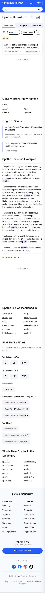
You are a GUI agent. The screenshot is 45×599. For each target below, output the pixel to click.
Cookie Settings (30, 523)
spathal (27, 329)
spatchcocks (7, 465)
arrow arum (7, 313)
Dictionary (6, 505)
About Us (27, 505)
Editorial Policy (29, 518)
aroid (26, 313)
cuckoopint (7, 317)
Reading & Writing (9, 531)
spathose (28, 480)
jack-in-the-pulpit (31, 325)
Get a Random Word (22, 551)
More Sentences (9, 257)
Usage (4, 527)
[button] (31, 2)
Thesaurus (6, 510)
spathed (27, 333)
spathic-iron (29, 476)
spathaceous (7, 469)
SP (14, 362)
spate (26, 465)
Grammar (6, 518)
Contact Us (28, 510)
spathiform (6, 480)
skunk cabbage (30, 321)
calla (4, 321)
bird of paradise (9, 333)
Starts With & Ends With (15, 402)
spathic (5, 476)
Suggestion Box (30, 531)
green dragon (8, 325)
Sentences (36, 25)
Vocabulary (6, 523)
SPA (24, 362)
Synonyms (22, 25)
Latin (12, 143)
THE (24, 376)
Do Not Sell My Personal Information (22, 576)
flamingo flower (30, 317)
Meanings (8, 25)
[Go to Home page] (12, 2)
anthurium (6, 329)
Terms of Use (29, 527)
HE (14, 376)
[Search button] (38, 9)
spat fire (5, 461)
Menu (39, 3)
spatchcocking (30, 461)
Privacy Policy (29, 514)
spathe (9, 389)
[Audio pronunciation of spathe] (31, 16)
